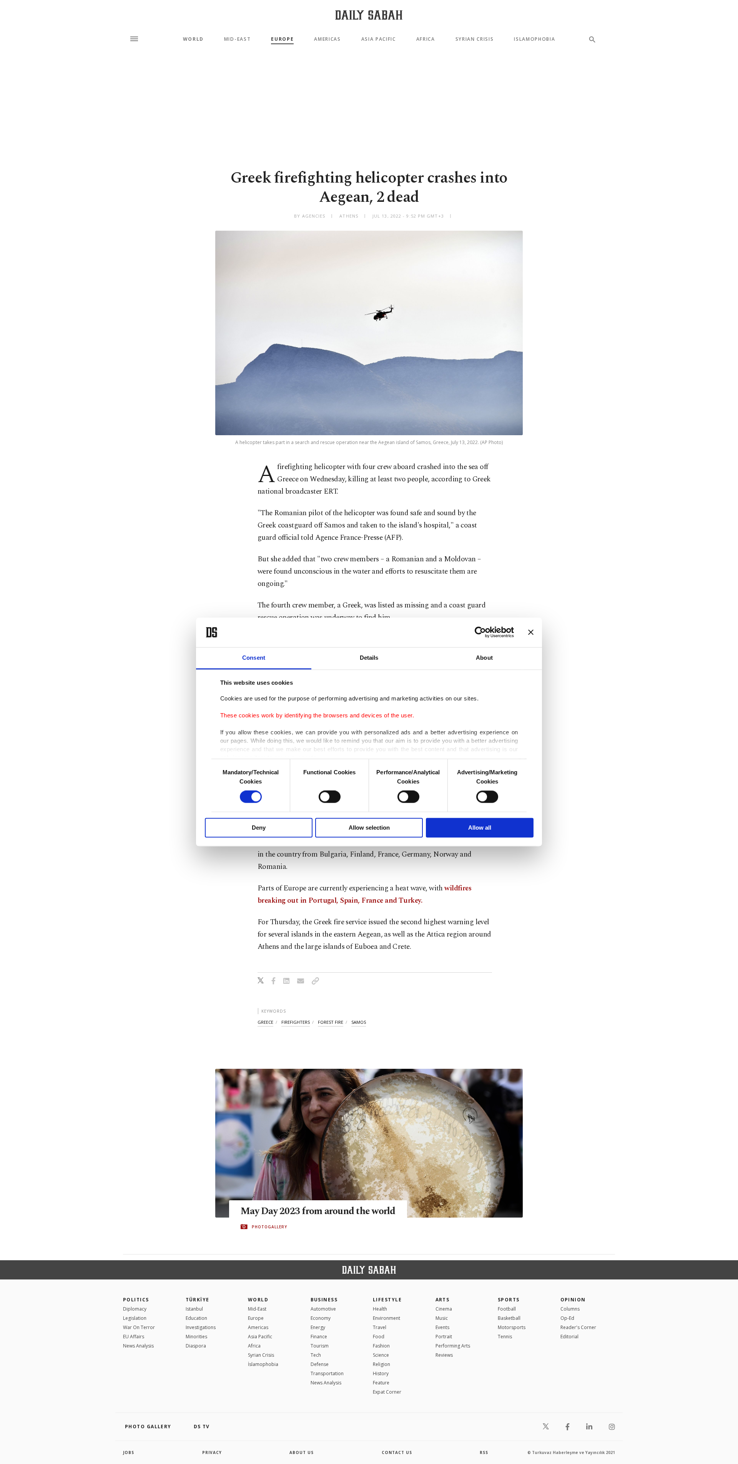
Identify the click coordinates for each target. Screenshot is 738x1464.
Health (380, 1309)
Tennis (505, 1336)
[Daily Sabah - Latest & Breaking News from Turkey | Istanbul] (368, 15)
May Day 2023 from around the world (318, 1211)
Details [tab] (369, 657)
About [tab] (484, 657)
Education (196, 1318)
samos (358, 1022)
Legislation (134, 1318)
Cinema (443, 1309)
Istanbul (194, 1309)
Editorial (569, 1336)
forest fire (330, 1022)
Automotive (323, 1309)
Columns (570, 1309)
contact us (397, 1452)
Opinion (573, 1299)
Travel (379, 1327)
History (381, 1373)
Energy (318, 1327)
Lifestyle (387, 1299)
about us (301, 1452)
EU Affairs (133, 1336)
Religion (381, 1364)
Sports (509, 1299)
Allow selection (369, 827)
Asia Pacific (378, 39)
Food (378, 1336)
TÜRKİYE (197, 1299)
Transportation (327, 1373)
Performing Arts (452, 1346)
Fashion (381, 1346)
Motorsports (511, 1327)
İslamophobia (263, 1364)
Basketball (509, 1318)
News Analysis (138, 1346)
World (193, 39)
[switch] (330, 797)
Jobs (128, 1452)
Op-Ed (567, 1318)
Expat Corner (387, 1392)
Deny (259, 827)
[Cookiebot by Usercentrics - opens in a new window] (480, 632)
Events (442, 1327)
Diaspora (196, 1346)
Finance (319, 1336)
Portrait (443, 1336)
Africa (425, 39)
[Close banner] (531, 632)
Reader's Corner (578, 1327)
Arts (442, 1299)
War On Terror (139, 1327)
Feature (381, 1382)
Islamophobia (534, 39)
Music (441, 1318)
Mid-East (237, 39)
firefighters (295, 1022)
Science (381, 1355)
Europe (282, 39)
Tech (316, 1355)
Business (324, 1299)
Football (507, 1309)
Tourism (320, 1346)
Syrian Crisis (474, 39)
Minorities (196, 1336)
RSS (484, 1452)
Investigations (201, 1327)
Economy (321, 1318)
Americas (327, 39)
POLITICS (136, 1299)
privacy (212, 1452)
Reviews (444, 1355)
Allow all (479, 827)
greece (265, 1022)
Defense (320, 1364)
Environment (386, 1318)
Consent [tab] (253, 657)
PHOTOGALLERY (269, 1226)
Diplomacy (134, 1309)
